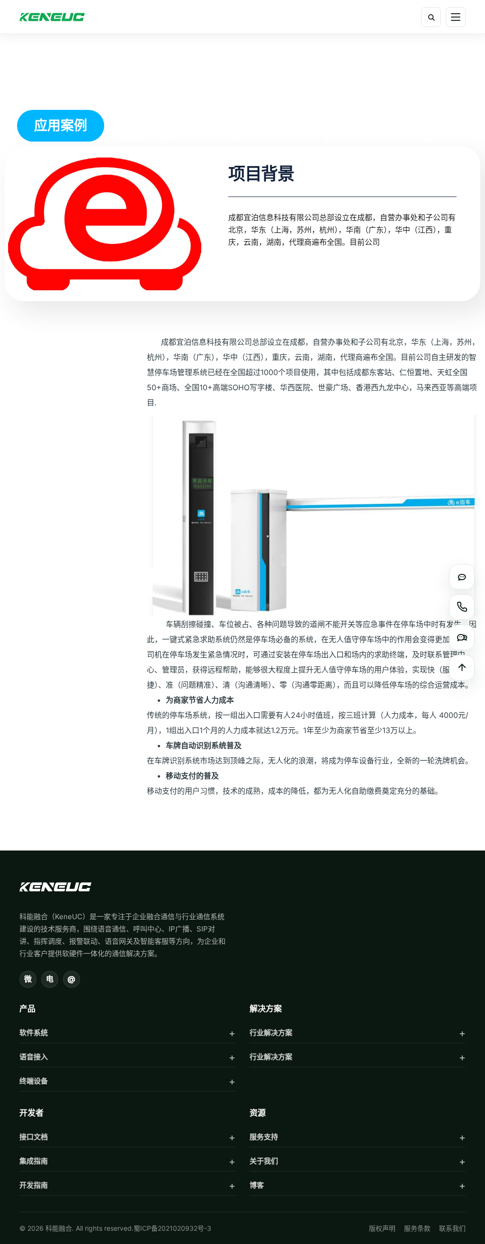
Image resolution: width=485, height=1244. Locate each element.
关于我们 (264, 1160)
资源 (258, 1113)
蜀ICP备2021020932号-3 (172, 1228)
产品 (27, 1008)
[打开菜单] (456, 17)
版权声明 (382, 1228)
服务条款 (417, 1228)
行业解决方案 (271, 1032)
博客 (257, 1185)
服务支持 (264, 1136)
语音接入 (33, 1056)
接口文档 (33, 1136)
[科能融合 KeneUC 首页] (52, 17)
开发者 (31, 1113)
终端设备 (33, 1080)
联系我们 (452, 1228)
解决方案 (266, 1008)
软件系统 (33, 1032)
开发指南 (33, 1185)
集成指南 (33, 1160)
